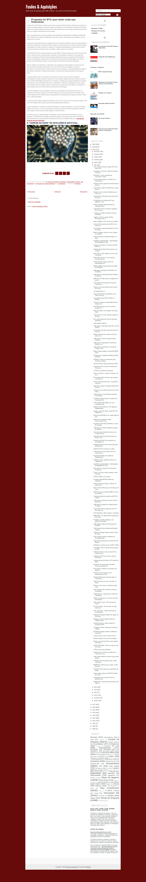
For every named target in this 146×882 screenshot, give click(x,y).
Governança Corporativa (97, 758)
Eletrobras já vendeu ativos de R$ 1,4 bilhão (106, 545)
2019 (93, 147)
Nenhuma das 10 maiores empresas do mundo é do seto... (105, 652)
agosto (96, 162)
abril (95, 692)
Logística (116, 768)
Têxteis (100, 790)
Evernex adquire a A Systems (102, 476)
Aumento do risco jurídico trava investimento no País (103, 573)
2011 (93, 720)
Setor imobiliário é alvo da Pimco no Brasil (106, 221)
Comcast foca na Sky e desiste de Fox (105, 636)
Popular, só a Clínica (105, 93)
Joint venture (114, 766)
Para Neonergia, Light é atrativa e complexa (106, 513)
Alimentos (93, 737)
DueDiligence (94, 751)
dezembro (97, 151)
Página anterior (83, 191)
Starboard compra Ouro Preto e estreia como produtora (108, 82)
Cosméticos (107, 746)
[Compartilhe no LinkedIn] (68, 173)
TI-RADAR (116, 790)
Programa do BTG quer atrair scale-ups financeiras (53, 20)
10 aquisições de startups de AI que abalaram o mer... (104, 201)
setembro (96, 159)
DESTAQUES (94, 749)
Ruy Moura (78, 183)
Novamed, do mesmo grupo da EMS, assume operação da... (104, 565)
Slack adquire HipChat (100, 323)
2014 (93, 712)
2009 (93, 726)
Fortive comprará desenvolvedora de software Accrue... (104, 205)
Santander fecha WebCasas (107, 57)
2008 (93, 729)
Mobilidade (113, 772)
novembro (97, 154)
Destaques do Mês (97, 28)
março (96, 695)
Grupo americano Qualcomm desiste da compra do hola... (105, 432)
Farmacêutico (101, 756)
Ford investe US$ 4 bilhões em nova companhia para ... (104, 403)
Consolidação (98, 744)
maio (95, 690)
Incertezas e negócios (97, 67)
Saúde (98, 784)
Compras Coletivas (113, 742)
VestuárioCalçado (102, 800)
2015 (93, 710)
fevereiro (96, 698)
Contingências (114, 744)
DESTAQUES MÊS (109, 749)
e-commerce (106, 751)
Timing (96, 793)
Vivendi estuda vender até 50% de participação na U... (103, 262)
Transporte (101, 795)
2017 (93, 704)
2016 (93, 707)
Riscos (116, 782)
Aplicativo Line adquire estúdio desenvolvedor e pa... (102, 420)
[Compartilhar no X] (60, 173)
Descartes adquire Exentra (107, 103)
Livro (109, 768)
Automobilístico (108, 737)
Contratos (98, 746)
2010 (93, 723)
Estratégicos (103, 754)
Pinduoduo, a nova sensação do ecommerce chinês (103, 176)
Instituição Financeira (111, 761)
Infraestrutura (95, 761)
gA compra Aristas (104, 118)
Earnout (117, 751)
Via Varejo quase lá (99, 291)
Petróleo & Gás (94, 777)
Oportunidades (71, 182)
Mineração (105, 771)
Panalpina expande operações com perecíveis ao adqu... (104, 520)
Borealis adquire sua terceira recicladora (105, 638)
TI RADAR (94, 33)
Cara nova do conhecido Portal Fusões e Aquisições (108, 129)
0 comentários (61, 183)
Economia (96, 752)
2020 (93, 144)
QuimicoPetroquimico (104, 782)
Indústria (115, 759)
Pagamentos (111, 775)
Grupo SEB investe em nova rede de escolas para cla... (104, 258)
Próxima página (31, 191)
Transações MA (40, 183)
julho (95, 165)
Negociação (111, 773)
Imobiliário (108, 759)
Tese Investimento (109, 788)
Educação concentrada (97, 114)
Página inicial (57, 191)
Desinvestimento (105, 748)
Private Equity (103, 780)
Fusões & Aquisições (41, 6)
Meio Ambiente (99, 770)
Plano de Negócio (110, 777)
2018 (93, 149)
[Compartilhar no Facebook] (117, 15)
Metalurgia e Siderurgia (112, 770)
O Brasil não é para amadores (102, 649)
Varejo (92, 798)
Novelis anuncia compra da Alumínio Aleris (106, 363)
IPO (100, 766)
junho (95, 687)
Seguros (108, 784)
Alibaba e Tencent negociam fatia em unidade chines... (104, 619)
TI (34, 183)
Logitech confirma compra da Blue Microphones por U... (103, 217)
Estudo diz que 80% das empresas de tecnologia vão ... (105, 441)
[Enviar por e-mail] (56, 173)
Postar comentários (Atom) (39, 206)
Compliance (101, 739)
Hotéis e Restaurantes (114, 758)
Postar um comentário (34, 202)
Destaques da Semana (98, 31)
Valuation (110, 795)
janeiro (96, 700)
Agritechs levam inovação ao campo (104, 449)
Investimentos (62, 182)
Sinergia (116, 784)
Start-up (78, 182)
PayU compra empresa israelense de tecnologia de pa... (104, 537)
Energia (116, 752)
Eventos (111, 754)
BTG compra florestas (105, 71)
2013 (93, 715)
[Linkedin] (120, 15)
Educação (105, 752)
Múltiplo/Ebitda (95, 773)
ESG (96, 754)
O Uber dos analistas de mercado (103, 370)
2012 (93, 718)
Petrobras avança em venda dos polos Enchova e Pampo (105, 360)
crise (117, 746)
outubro (96, 157)
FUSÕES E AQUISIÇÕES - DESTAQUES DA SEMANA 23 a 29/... (106, 241)
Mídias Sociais (94, 772)
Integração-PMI (94, 763)
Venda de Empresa (50, 183)
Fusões (111, 756)
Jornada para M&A (100, 768)
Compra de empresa (52, 182)
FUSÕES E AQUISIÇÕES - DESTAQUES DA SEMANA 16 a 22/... (106, 464)
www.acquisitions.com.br (109, 846)
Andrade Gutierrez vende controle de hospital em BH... (104, 623)
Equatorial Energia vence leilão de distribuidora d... (103, 456)
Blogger (88, 867)
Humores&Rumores (97, 759)
